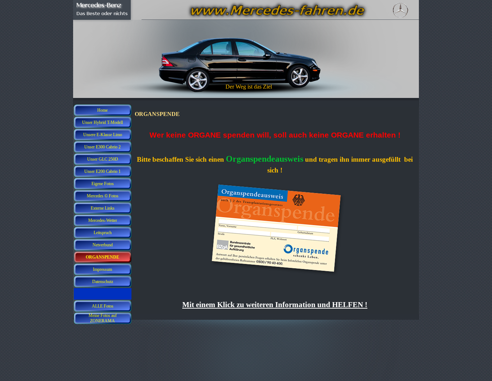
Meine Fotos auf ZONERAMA (103, 318)
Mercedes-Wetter (102, 220)
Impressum (102, 269)
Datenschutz (102, 281)
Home (102, 110)
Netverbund (103, 244)
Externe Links (103, 208)
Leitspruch (103, 232)
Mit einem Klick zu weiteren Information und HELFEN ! (274, 304)
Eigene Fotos (102, 183)
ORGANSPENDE (102, 257)
